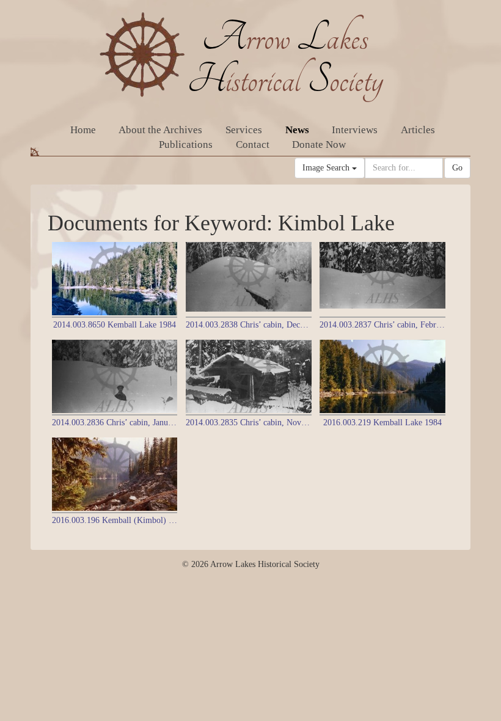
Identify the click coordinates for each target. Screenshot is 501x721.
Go (457, 167)
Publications (186, 144)
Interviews (355, 130)
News (297, 130)
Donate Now (319, 144)
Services (243, 130)
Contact (252, 144)
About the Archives (160, 130)
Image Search (327, 167)
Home (83, 130)
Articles (418, 130)
